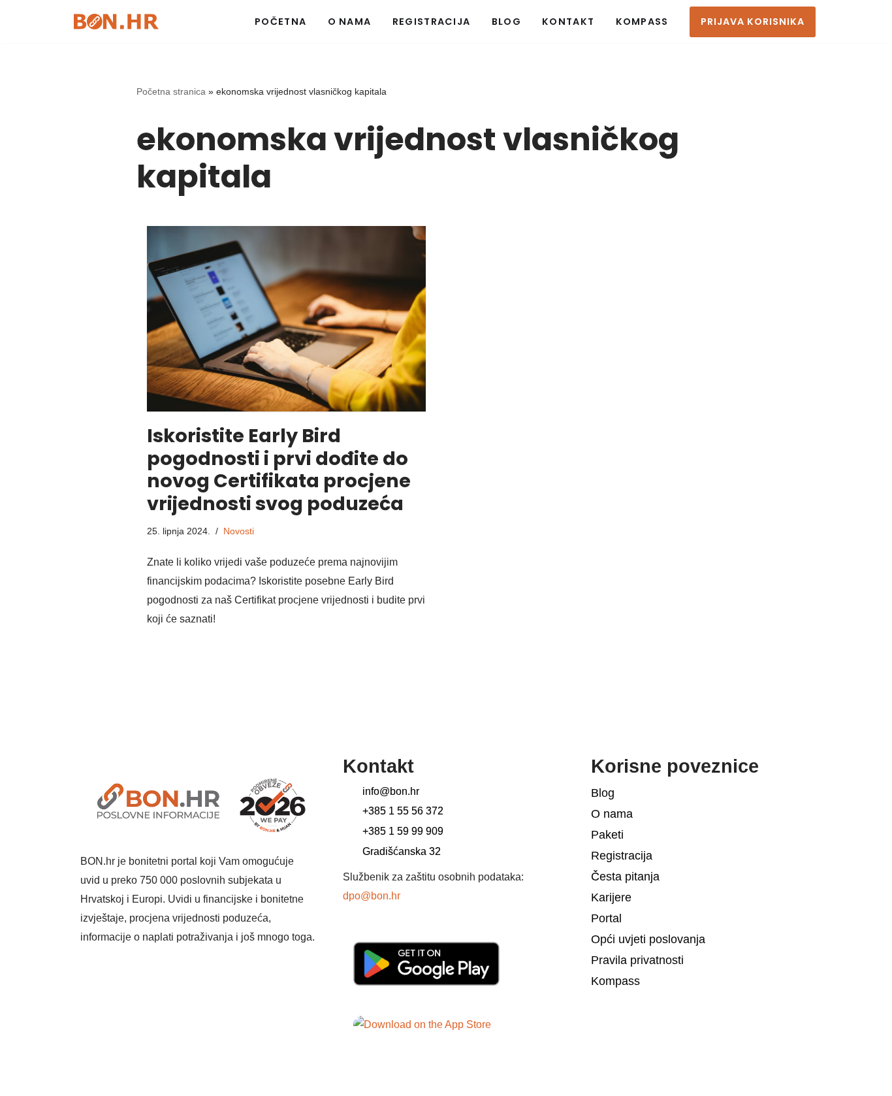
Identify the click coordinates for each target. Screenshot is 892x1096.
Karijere (611, 897)
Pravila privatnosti (637, 960)
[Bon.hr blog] (116, 21)
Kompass (642, 21)
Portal (606, 918)
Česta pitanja (625, 876)
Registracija (431, 21)
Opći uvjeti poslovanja (648, 939)
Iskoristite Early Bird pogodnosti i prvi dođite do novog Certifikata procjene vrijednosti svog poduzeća (279, 470)
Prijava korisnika (752, 21)
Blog (506, 21)
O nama (350, 21)
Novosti (238, 531)
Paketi (607, 834)
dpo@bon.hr (371, 895)
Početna (280, 21)
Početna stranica (171, 91)
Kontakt (568, 21)
